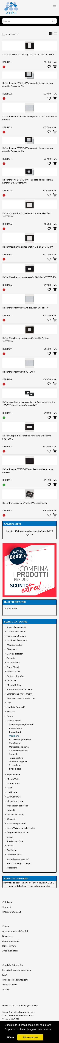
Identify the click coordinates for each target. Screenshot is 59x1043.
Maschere (14, 736)
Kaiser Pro (12, 608)
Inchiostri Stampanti (17, 640)
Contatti (6, 907)
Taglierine (12, 850)
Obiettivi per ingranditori (21, 724)
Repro (10, 716)
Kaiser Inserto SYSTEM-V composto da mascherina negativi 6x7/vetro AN (27, 84)
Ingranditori (15, 732)
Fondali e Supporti (16, 707)
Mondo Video (13, 779)
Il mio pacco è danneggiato (15, 979)
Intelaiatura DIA (15, 841)
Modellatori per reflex (17, 805)
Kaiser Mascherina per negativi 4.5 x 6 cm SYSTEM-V (28, 54)
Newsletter (8, 936)
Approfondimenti (10, 940)
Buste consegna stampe (19, 863)
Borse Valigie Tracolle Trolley (21, 828)
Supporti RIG (13, 774)
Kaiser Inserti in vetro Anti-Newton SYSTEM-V (25, 307)
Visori (10, 837)
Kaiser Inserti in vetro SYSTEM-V (18, 371)
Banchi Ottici (13, 671)
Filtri (9, 702)
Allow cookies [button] (30, 1037)
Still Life (11, 711)
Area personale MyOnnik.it (15, 931)
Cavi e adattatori (15, 653)
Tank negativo (16, 758)
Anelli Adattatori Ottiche (19, 689)
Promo (5, 926)
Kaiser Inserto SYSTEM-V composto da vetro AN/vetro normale (29, 118)
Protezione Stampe (16, 635)
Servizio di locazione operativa (16, 970)
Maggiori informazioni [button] (39, 1029)
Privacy (5, 989)
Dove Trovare (9, 945)
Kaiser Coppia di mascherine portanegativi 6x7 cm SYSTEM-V (26, 215)
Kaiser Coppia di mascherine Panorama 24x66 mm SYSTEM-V (26, 437)
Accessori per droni (16, 823)
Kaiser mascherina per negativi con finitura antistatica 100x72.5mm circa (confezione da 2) (28, 404)
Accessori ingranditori (20, 739)
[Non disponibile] (4, 66)
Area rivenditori (10, 950)
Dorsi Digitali (13, 667)
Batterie (11, 658)
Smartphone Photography (19, 693)
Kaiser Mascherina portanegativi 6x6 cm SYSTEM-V (27, 246)
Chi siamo (7, 902)
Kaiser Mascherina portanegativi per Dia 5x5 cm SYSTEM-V (25, 340)
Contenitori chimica (18, 750)
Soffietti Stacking (15, 676)
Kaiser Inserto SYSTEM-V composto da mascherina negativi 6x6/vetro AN (27, 150)
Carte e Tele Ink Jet (16, 631)
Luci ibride (12, 792)
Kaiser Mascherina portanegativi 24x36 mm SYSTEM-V (29, 277)
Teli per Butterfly (15, 814)
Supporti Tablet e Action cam (21, 698)
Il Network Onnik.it (11, 911)
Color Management (16, 626)
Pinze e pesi (15, 768)
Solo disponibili (12, 34)
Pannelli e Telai (14, 854)
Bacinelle (13, 754)
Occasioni (12, 867)
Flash (9, 787)
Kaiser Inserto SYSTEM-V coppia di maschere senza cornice (27, 471)
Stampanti (12, 649)
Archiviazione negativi (17, 859)
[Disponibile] (4, 417)
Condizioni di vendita (12, 965)
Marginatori (14, 743)
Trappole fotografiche (17, 832)
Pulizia (10, 845)
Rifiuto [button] (10, 1037)
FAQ (4, 974)
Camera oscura (14, 720)
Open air (11, 819)
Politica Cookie (9, 984)
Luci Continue (14, 796)
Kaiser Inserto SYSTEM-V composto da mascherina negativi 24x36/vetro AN (27, 181)
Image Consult (30, 1005)
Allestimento (15, 728)
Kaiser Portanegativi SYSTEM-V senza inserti (24, 502)
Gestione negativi (18, 761)
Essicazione (14, 765)
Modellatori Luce (15, 801)
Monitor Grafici (14, 645)
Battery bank (13, 662)
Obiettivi (11, 680)
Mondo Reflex (14, 685)
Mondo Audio (13, 783)
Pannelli (11, 810)
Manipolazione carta (19, 747)
